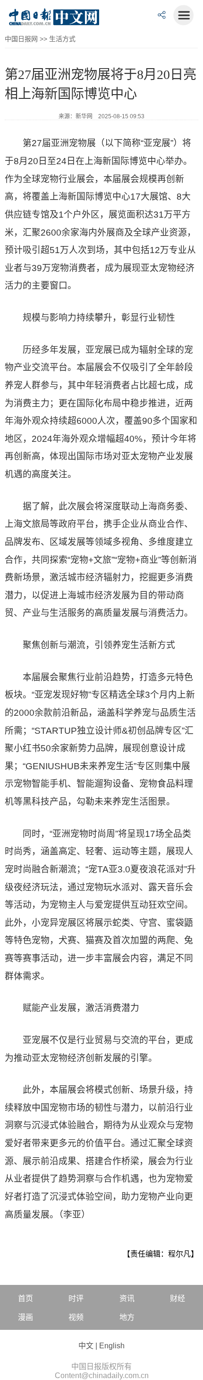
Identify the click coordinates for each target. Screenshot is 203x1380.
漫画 (25, 1317)
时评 (76, 1298)
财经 (177, 1298)
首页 (25, 1298)
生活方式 (62, 39)
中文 (85, 1346)
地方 (127, 1317)
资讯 (127, 1298)
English (112, 1346)
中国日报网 (21, 39)
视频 (76, 1317)
